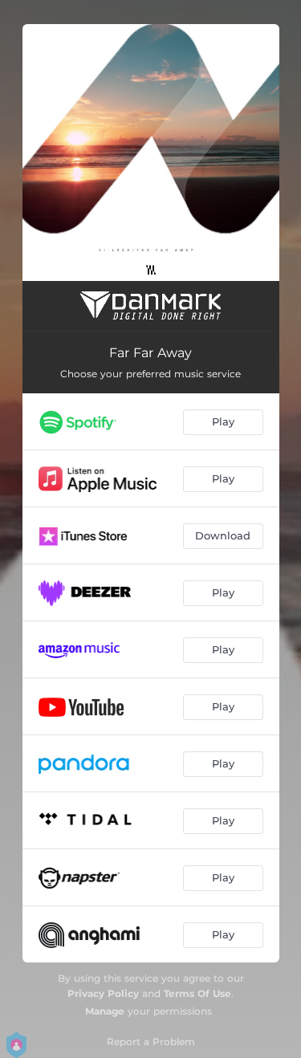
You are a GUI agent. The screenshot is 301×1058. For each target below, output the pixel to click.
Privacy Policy (103, 993)
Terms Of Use (197, 993)
